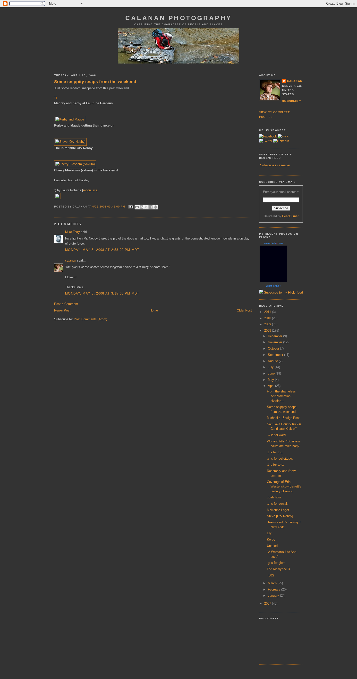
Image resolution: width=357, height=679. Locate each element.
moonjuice (90, 190)
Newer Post (62, 310)
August (273, 361)
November (275, 342)
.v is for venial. (277, 503)
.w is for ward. (277, 435)
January (274, 595)
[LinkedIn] (281, 141)
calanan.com (291, 101)
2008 (268, 330)
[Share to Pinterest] (155, 207)
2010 (268, 318)
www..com (273, 243)
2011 (268, 312)
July (271, 367)
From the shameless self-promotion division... (281, 396)
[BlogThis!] (141, 207)
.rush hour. (274, 497)
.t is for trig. (275, 452)
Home (154, 310)
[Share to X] (146, 207)
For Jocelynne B (278, 569)
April (271, 386)
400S (270, 575)
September (276, 355)
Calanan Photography (178, 18)
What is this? (273, 285)
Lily (269, 533)
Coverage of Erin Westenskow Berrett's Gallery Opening (284, 486)
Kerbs (271, 539)
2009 (268, 324)
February (274, 589)
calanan (70, 260)
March (273, 583)
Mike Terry (72, 232)
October (274, 348)
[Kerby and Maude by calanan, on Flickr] (69, 119)
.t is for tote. (275, 464)
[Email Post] (130, 206)
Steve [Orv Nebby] (280, 516)
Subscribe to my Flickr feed (283, 292)
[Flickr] (283, 136)
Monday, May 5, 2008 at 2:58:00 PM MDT (102, 250)
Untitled (272, 546)
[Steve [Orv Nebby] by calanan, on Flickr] (70, 142)
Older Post (244, 310)
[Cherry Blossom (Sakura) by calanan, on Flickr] (75, 164)
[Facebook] (268, 136)
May (271, 380)
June (272, 373)
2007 (268, 603)
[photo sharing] (55, 98)
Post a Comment (66, 304)
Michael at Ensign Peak (283, 418)
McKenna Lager (278, 510)
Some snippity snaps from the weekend (95, 81)
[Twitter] (265, 141)
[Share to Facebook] (150, 207)
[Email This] (137, 207)
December (275, 336)
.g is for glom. (276, 563)
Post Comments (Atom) (90, 319)
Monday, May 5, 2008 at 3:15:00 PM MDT (102, 293)
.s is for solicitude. (280, 458)
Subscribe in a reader (275, 165)
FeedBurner (290, 216)
